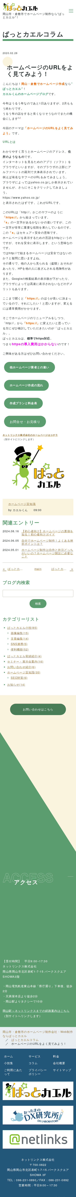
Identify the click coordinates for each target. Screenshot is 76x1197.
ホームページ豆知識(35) (23, 672)
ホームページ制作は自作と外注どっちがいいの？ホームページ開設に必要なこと (47, 553)
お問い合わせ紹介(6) (21, 667)
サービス (35, 1056)
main (38, 569)
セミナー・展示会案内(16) (25, 661)
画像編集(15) (20, 633)
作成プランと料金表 (23, 403)
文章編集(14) (20, 638)
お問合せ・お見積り (25, 421)
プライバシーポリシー (38, 1072)
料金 (56, 1056)
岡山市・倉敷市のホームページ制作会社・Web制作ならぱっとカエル (38, 1034)
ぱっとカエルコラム (25, 1040)
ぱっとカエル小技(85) (22, 628)
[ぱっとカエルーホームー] (38, 467)
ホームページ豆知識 (22, 504)
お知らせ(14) (16, 685)
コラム (33, 1063)
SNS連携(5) (19, 644)
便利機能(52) (20, 649)
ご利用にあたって (13, 1072)
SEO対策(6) (19, 678)
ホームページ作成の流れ (26, 385)
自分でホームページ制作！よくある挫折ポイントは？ (47, 542)
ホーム (8, 1056)
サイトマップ (62, 1070)
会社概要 (59, 1063)
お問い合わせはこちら (38, 709)
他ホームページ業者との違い (29, 367)
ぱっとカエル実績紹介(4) (24, 656)
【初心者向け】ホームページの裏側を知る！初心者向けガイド (47, 533)
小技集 (8, 1063)
